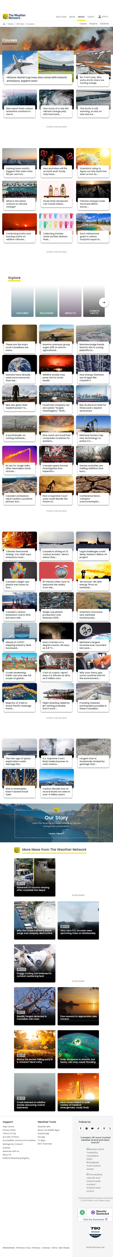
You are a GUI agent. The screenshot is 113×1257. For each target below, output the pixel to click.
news (10, 24)
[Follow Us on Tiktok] (98, 1128)
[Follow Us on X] (110, 1128)
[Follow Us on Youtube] (92, 1128)
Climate (20, 24)
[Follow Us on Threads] (104, 1128)
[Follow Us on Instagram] (87, 1128)
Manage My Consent (13, 1144)
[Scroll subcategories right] (104, 302)
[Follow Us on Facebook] (81, 1128)
